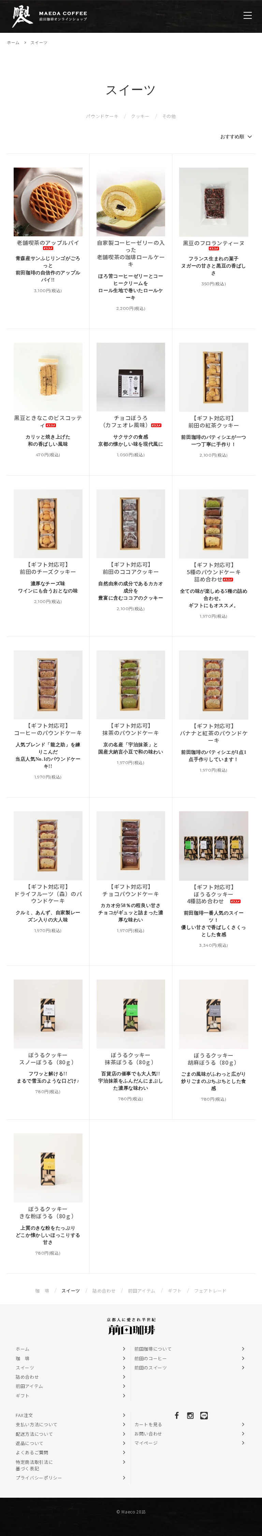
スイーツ (39, 42)
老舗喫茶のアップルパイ (48, 243)
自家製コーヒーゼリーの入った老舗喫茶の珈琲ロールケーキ (131, 253)
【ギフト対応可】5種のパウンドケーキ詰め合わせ (214, 571)
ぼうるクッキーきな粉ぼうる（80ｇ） (48, 1212)
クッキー (140, 116)
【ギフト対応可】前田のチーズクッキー (48, 568)
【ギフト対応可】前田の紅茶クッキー (213, 422)
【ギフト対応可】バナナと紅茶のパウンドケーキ (214, 733)
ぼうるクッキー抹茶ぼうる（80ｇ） (131, 1058)
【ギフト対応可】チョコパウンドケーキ (130, 890)
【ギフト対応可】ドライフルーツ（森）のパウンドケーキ (48, 893)
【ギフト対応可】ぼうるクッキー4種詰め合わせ (212, 894)
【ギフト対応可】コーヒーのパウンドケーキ (48, 729)
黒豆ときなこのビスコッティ (48, 421)
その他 (169, 116)
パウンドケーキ (102, 116)
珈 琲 (42, 1290)
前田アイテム (142, 1290)
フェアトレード (210, 1290)
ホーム (13, 42)
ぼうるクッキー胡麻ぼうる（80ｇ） (214, 1059)
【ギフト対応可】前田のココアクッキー (131, 568)
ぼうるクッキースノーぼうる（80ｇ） (48, 1058)
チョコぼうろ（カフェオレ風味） (125, 421)
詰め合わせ (104, 1290)
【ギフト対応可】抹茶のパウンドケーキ (130, 729)
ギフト (175, 1290)
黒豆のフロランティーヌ (214, 243)
